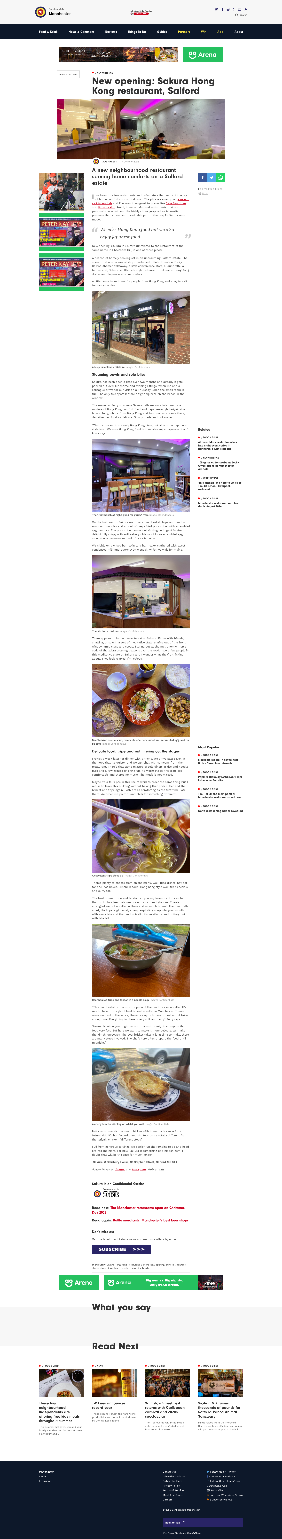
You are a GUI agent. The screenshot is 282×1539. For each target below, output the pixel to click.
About (239, 32)
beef (116, 1268)
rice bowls (143, 1268)
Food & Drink (48, 32)
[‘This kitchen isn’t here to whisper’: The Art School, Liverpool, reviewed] (220, 483)
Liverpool (45, 1481)
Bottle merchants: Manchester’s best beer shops (150, 1220)
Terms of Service (173, 1490)
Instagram (139, 1169)
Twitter (120, 1169)
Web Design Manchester (175, 1533)
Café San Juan (176, 203)
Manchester (46, 1471)
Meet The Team (172, 1495)
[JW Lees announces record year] (114, 1400)
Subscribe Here (172, 1481)
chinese (170, 1264)
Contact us (169, 1471)
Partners (184, 32)
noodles (125, 1268)
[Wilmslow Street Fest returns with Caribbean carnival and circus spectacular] (167, 1400)
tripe (110, 1268)
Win (203, 32)
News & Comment (81, 32)
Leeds (43, 1476)
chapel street (99, 1268)
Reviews (111, 32)
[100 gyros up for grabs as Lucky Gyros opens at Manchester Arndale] (220, 463)
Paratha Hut (106, 207)
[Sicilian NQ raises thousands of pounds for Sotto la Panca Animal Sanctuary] (220, 1400)
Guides (162, 32)
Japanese (180, 1264)
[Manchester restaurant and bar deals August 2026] (220, 502)
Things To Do (137, 32)
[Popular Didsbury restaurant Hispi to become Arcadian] (220, 776)
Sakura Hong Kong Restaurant (123, 1264)
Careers (167, 1499)
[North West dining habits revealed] (220, 808)
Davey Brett (109, 161)
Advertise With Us (174, 1476)
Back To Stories (68, 74)
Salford (145, 1264)
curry (133, 1268)
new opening (157, 1264)
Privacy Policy (171, 1485)
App (220, 32)
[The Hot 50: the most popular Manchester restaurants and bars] (220, 793)
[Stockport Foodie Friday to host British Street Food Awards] (220, 759)
